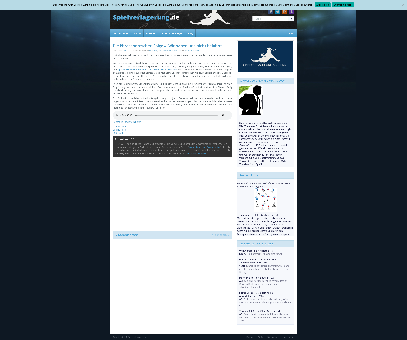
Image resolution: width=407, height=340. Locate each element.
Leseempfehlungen (172, 33)
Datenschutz (273, 337)
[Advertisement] (172, 192)
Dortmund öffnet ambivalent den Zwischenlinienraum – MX (257, 261)
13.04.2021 (127, 50)
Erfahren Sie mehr (343, 4)
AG (240, 280)
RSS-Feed (118, 132)
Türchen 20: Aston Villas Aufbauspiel (259, 311)
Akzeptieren (322, 4)
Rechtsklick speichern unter (127, 121)
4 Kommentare (171, 235)
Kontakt (249, 337)
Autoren (151, 33)
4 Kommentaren (192, 50)
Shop (291, 33)
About (137, 33)
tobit (242, 265)
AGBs (260, 337)
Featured (153, 50)
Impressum (288, 337)
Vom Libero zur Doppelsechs (204, 147)
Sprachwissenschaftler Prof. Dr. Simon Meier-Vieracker (147, 69)
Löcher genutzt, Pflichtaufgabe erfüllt (258, 215)
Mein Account (121, 33)
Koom (242, 253)
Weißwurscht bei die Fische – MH (257, 250)
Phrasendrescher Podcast (169, 50)
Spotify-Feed (119, 129)
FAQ (190, 33)
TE (118, 50)
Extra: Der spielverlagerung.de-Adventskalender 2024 (256, 294)
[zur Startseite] (146, 17)
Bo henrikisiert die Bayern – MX (256, 277)
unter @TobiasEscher (196, 153)
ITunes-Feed (119, 126)
